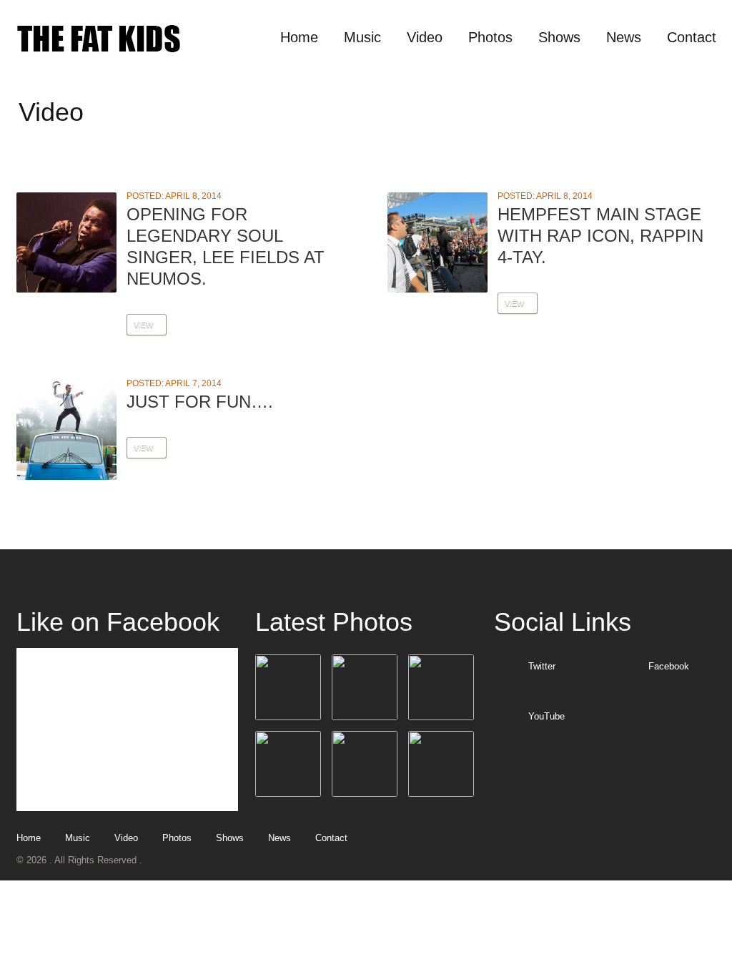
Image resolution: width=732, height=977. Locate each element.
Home (299, 37)
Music (362, 37)
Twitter (541, 666)
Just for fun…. (200, 401)
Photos (490, 37)
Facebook (668, 666)
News (623, 37)
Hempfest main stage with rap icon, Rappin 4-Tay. (600, 236)
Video (424, 37)
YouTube (546, 716)
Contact (691, 37)
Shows (559, 37)
